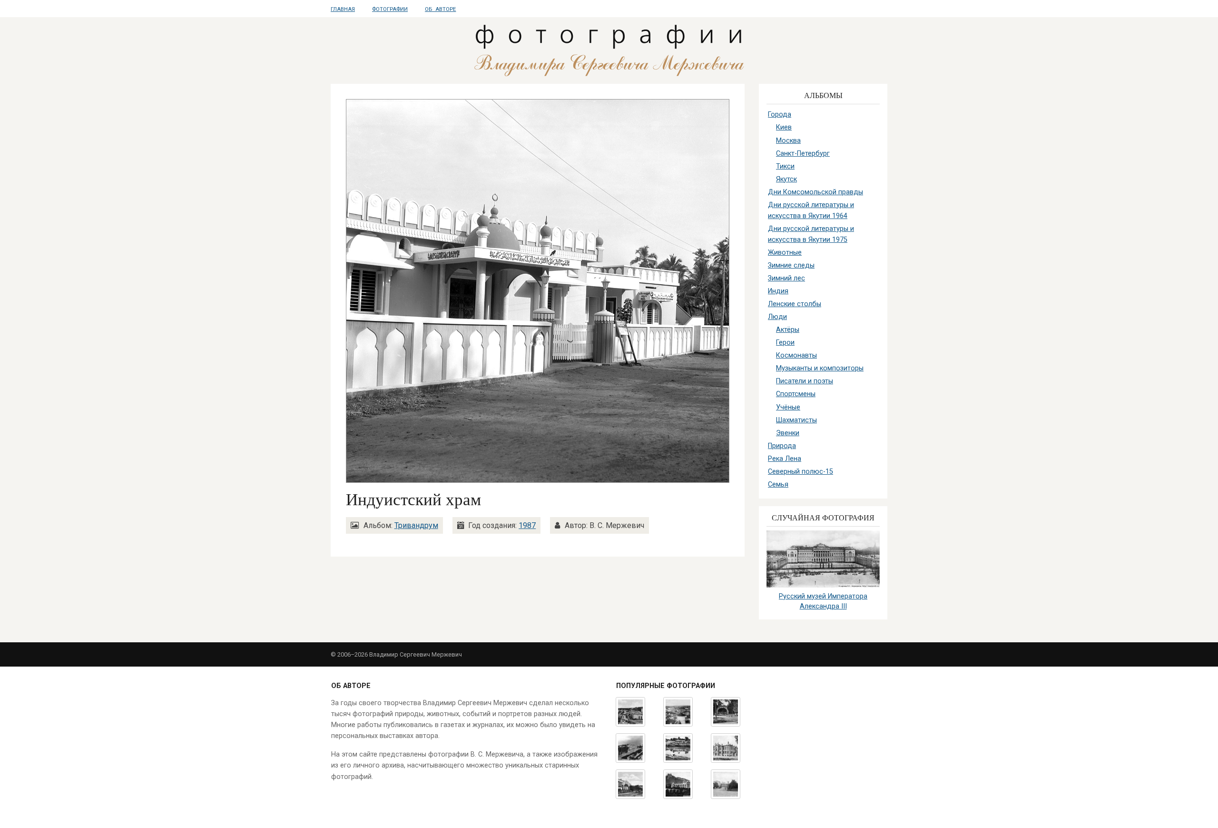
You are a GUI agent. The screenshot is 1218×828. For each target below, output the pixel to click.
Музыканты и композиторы (820, 368)
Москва (788, 141)
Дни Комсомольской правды (815, 192)
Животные (785, 253)
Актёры (787, 330)
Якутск (786, 179)
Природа (782, 446)
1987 (527, 525)
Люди (777, 317)
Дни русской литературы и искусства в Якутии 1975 (811, 234)
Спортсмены (795, 394)
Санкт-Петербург (803, 154)
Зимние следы (791, 265)
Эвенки (787, 433)
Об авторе (440, 9)
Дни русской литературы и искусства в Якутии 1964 (811, 210)
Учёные (788, 407)
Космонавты (796, 355)
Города (779, 114)
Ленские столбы (794, 304)
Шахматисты (796, 420)
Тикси (785, 166)
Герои (785, 343)
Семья (778, 484)
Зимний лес (786, 278)
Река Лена (784, 459)
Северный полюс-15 (800, 472)
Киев (784, 127)
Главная (343, 9)
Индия (778, 291)
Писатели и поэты (804, 381)
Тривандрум (416, 525)
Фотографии (390, 9)
